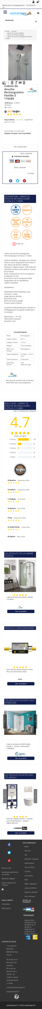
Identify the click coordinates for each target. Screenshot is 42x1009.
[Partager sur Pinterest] (24, 180)
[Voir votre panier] (38, 12)
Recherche (9, 20)
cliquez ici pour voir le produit (17, 133)
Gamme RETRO (30, 888)
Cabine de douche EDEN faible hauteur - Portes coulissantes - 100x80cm (18, 746)
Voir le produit (20, 611)
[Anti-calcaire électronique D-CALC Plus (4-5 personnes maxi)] (20, 648)
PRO (26, 880)
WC (25, 855)
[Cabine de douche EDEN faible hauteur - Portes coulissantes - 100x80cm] (20, 723)
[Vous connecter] (38, 2)
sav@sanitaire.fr (12, 991)
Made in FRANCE (31, 892)
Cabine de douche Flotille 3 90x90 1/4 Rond (20, 598)
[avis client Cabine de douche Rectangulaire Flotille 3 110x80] (8, 114)
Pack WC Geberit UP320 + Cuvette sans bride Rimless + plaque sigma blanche (20, 821)
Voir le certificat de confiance (25, 411)
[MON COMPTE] (33, 2)
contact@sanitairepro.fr (15, 987)
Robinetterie (29, 863)
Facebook (9, 844)
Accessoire (28, 875)
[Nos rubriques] (5, 12)
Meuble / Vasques (31, 859)
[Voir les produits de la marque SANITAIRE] (32, 90)
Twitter (9, 852)
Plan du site (6, 868)
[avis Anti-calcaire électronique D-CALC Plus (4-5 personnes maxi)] (14, 667)
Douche (27, 851)
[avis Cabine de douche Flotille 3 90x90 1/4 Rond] (14, 595)
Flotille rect (19, 244)
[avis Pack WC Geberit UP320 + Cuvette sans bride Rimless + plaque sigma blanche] (14, 816)
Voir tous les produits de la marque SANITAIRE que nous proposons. (20, 381)
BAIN (26, 846)
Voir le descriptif (20, 147)
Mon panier (6, 908)
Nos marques (29, 896)
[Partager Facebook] (10, 180)
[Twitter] (17, 180)
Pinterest (9, 860)
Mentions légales (8, 878)
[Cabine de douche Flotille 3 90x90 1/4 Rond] (20, 576)
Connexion (6, 904)
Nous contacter (20, 167)
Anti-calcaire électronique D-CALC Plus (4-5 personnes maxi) (20, 670)
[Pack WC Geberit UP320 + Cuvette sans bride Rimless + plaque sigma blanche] (20, 797)
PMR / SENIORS (30, 884)
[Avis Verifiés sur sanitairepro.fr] (7, 889)
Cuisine (27, 871)
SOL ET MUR (29, 867)
